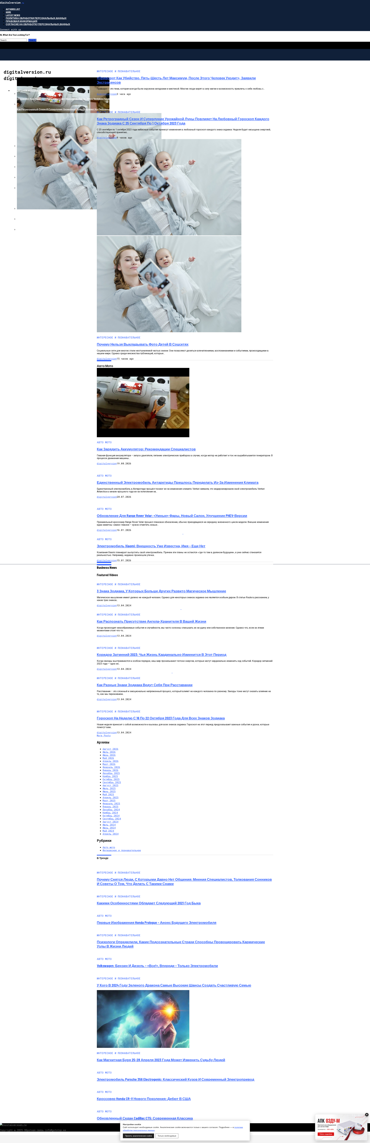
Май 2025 (108, 794)
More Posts (104, 735)
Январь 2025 (110, 806)
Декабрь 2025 (111, 773)
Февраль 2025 (111, 803)
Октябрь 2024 (111, 815)
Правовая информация (21, 21)
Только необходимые (167, 1136)
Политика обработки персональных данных (36, 18)
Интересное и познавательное (32, 90)
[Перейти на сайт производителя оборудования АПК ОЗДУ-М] (341, 1127)
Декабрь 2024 (111, 809)
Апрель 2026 (111, 761)
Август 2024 (110, 821)
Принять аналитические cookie (138, 1136)
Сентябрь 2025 (112, 782)
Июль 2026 (109, 751)
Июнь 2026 (109, 754)
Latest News (13, 15)
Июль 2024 (109, 824)
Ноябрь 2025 (110, 776)
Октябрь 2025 (111, 779)
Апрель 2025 (111, 797)
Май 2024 (108, 830)
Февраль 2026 (111, 767)
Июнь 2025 (109, 791)
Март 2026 (109, 764)
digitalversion (107, 93)
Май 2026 (108, 757)
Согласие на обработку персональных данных (38, 24)
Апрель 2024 (111, 833)
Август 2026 (110, 748)
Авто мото (18, 76)
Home (8, 12)
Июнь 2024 (109, 827)
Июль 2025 (109, 788)
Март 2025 (109, 800)
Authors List (13, 9)
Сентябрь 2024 (112, 818)
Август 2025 (110, 785)
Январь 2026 (110, 770)
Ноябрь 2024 (110, 812)
